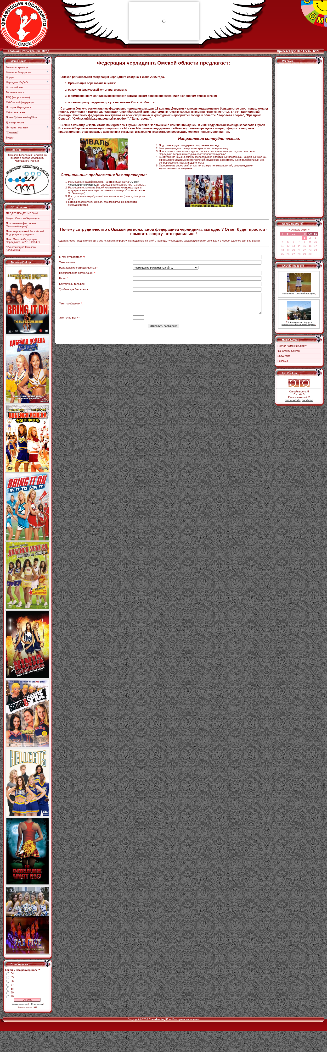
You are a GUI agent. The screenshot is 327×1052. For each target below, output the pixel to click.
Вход (45, 51)
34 (12, 973)
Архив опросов (20, 1004)
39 (12, 992)
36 (12, 981)
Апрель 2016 (299, 229)
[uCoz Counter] (299, 378)
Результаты (37, 1004)
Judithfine (307, 400)
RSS (316, 51)
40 (12, 996)
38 (12, 988)
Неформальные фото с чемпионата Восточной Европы (299, 323)
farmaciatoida (292, 400)
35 (12, 977)
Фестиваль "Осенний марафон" (299, 293)
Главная (14, 51)
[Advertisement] (295, 142)
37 (12, 984)
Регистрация (31, 51)
